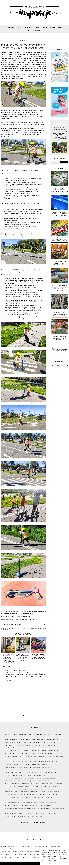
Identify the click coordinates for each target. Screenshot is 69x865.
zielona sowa (18, 860)
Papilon (39, 854)
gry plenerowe (58, 783)
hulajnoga (31, 628)
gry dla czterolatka (11, 775)
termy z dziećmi (42, 750)
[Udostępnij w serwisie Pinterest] (44, 625)
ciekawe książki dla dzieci (32, 745)
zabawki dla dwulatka (56, 737)
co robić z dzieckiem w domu (13, 802)
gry (52, 734)
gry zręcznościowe (39, 775)
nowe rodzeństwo (29, 778)
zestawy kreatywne (21, 761)
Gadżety (61, 27)
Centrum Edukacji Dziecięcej (40, 846)
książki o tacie (34, 805)
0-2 (34, 734)
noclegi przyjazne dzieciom (32, 767)
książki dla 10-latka (44, 761)
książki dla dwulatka (41, 737)
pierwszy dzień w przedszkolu (27, 808)
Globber (24, 628)
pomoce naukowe (50, 789)
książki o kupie (24, 805)
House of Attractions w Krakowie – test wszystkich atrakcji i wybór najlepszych (59, 313)
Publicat (3, 857)
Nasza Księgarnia (23, 854)
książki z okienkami (53, 786)
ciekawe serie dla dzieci (49, 772)
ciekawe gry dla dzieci (38, 739)
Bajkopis (23, 846)
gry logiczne (33, 761)
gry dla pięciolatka (26, 756)
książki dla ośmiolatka (40, 756)
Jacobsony (22, 851)
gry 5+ (7, 794)
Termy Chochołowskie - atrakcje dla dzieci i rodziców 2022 (59, 338)
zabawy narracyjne (23, 816)
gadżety (18, 628)
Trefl (29, 857)
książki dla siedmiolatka (35, 748)
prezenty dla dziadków (11, 791)
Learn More (51, 863)
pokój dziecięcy (9, 753)
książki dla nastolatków (39, 764)
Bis (29, 846)
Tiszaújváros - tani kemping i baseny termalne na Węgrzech (59, 263)
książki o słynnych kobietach (13, 778)
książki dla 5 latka (10, 786)
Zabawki (37, 27)
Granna (14, 851)
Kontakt (38, 30)
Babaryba (11, 846)
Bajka (17, 846)
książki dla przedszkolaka (19, 734)
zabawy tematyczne (36, 816)
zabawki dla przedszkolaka (13, 737)
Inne (30, 30)
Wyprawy (53, 27)
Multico (13, 854)
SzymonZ (8, 670)
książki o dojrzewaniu (11, 805)
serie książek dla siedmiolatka (41, 781)
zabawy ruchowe (24, 800)
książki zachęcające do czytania (14, 797)
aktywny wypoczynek (8, 628)
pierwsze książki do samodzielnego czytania (31, 789)
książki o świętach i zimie (56, 756)
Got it (58, 863)
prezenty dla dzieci (10, 781)
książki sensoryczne (46, 805)
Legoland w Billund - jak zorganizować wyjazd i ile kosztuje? (59, 127)
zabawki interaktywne (27, 783)
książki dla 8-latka (23, 786)
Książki (28, 27)
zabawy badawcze (10, 816)
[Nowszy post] (1, 715)
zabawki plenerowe (47, 767)
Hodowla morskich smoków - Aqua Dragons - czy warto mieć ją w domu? (59, 214)
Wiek (20, 27)
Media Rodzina (5, 854)
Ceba (39, 772)
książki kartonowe (10, 750)
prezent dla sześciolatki (45, 797)
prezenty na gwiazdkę (24, 781)
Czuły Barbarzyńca (6, 849)
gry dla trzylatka (25, 764)
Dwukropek (38, 849)
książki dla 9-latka (32, 794)
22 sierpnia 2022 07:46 (19, 670)
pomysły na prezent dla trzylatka (46, 778)
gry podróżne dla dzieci (30, 802)
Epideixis (3, 851)
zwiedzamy (58, 734)
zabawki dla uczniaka (11, 739)
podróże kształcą (28, 737)
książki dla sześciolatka (49, 745)
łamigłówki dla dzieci (11, 764)
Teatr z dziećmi (21, 748)
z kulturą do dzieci (10, 745)
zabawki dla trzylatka (11, 756)
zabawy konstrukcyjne (29, 772)
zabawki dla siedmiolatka (51, 811)
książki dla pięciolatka (50, 748)
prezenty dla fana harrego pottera (15, 811)
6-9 (9, 734)
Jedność (29, 851)
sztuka (44, 791)
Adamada (3, 846)
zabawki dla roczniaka (50, 742)
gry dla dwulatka (10, 770)
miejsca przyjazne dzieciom (13, 742)
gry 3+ (17, 753)
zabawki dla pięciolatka (12, 783)
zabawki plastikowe (52, 813)
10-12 (30, 734)
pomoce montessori (58, 808)
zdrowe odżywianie (53, 791)
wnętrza (25, 742)
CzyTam (16, 849)
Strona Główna (10, 27)
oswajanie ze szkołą (11, 808)
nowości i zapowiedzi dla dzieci (27, 750)
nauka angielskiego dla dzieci (13, 767)
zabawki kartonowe (11, 813)
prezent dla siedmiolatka (54, 759)
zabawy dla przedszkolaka (44, 783)
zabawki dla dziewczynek (35, 811)
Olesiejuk (32, 854)
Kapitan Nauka (38, 851)
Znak (10, 860)
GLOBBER (28, 616)
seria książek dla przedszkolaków (30, 791)
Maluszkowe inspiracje (17, 863)
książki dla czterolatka (28, 753)
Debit (22, 849)
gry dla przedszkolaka (25, 775)
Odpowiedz (9, 680)
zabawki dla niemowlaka (44, 753)
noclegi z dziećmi (31, 797)
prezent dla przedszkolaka (13, 772)
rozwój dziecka (9, 761)
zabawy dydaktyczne (11, 800)
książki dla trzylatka (53, 739)
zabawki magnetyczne (25, 813)
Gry (45, 27)
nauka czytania (59, 770)
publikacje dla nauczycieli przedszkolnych (17, 759)
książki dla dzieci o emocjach (47, 802)
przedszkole (55, 761)
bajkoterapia (58, 800)
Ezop (9, 851)
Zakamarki (4, 860)
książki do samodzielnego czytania (28, 770)
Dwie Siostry (29, 849)
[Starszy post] (45, 715)
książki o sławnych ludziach (48, 794)
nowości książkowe (10, 789)
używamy (7, 629)
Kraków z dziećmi (10, 748)
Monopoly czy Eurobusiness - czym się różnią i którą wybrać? (59, 239)
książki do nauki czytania (38, 786)
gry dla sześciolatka (55, 750)
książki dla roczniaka (35, 742)
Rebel (9, 857)
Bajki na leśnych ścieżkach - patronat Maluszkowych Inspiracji (59, 189)
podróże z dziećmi (25, 739)
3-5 (5, 734)
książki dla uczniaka (43, 734)
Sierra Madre (16, 857)
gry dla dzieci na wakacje (18, 794)
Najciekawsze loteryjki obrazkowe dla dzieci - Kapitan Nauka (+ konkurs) (59, 288)
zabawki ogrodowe (38, 813)
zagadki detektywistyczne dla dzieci (42, 800)
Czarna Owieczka (55, 846)
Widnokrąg (36, 857)
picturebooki (41, 759)
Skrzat (24, 857)
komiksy (20, 745)
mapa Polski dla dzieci (46, 770)
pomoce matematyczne (44, 808)
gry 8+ (34, 759)
